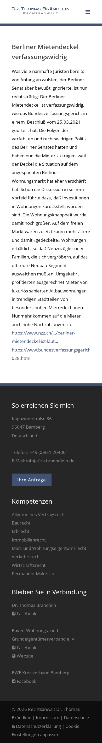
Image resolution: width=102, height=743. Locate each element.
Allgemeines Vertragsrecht (39, 514)
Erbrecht (20, 531)
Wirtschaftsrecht (29, 565)
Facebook (26, 613)
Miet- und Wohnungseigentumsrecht (49, 548)
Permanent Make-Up (33, 574)
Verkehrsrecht (26, 557)
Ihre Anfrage (31, 480)
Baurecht (21, 523)
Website (24, 656)
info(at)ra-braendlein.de (50, 461)
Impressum (47, 718)
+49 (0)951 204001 (49, 452)
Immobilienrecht (29, 540)
